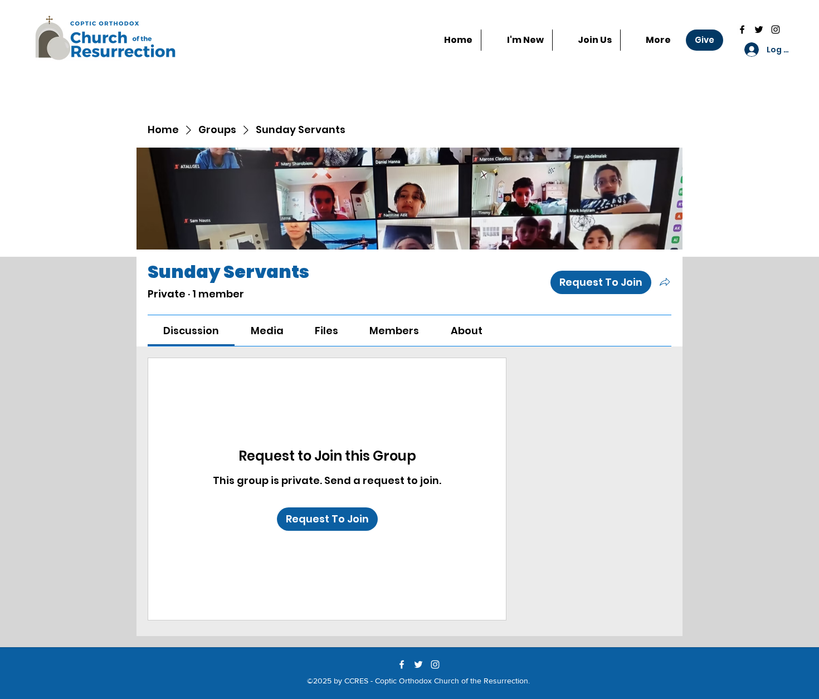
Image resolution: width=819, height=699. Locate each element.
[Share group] (664, 282)
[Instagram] (775, 29)
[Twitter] (758, 29)
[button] (586, 40)
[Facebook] (742, 29)
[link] (191, 331)
